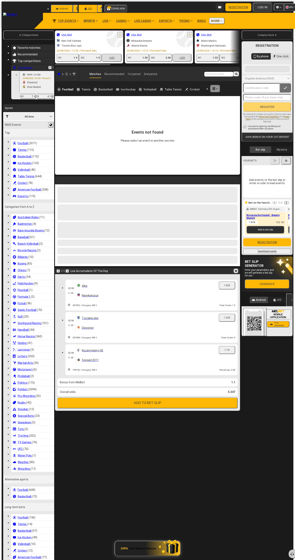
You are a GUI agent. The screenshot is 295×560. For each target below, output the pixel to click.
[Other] (215, 88)
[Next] (286, 234)
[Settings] (279, 7)
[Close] (289, 332)
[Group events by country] (50, 124)
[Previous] (50, 67)
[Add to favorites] (120, 34)
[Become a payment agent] (220, 7)
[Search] (236, 74)
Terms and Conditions (269, 149)
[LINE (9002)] (59, 74)
